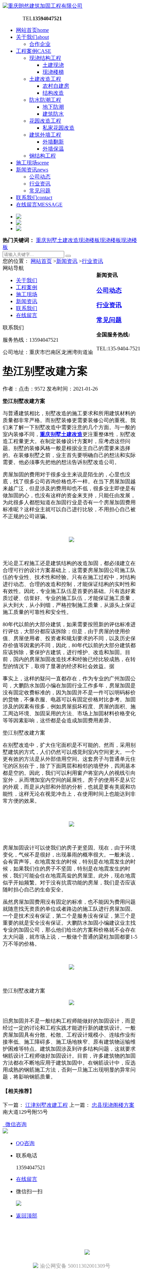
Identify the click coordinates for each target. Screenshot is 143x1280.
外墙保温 (53, 149)
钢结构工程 (42, 156)
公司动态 (40, 176)
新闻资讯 (32, 170)
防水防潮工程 (45, 100)
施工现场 (32, 163)
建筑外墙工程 (45, 135)
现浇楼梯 (53, 72)
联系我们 (34, 197)
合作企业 (40, 44)
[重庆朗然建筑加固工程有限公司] (42, 6)
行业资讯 (40, 183)
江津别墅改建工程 (46, 1105)
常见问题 (40, 190)
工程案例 (33, 51)
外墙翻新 (53, 142)
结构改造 (53, 93)
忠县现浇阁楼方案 (113, 1105)
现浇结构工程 (45, 58)
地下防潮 (53, 107)
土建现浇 (53, 65)
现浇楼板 (89, 240)
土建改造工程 (45, 79)
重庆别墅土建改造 (57, 240)
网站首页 (32, 30)
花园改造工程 (45, 121)
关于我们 (32, 37)
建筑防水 (53, 114)
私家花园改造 (58, 128)
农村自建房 (56, 86)
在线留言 (39, 204)
